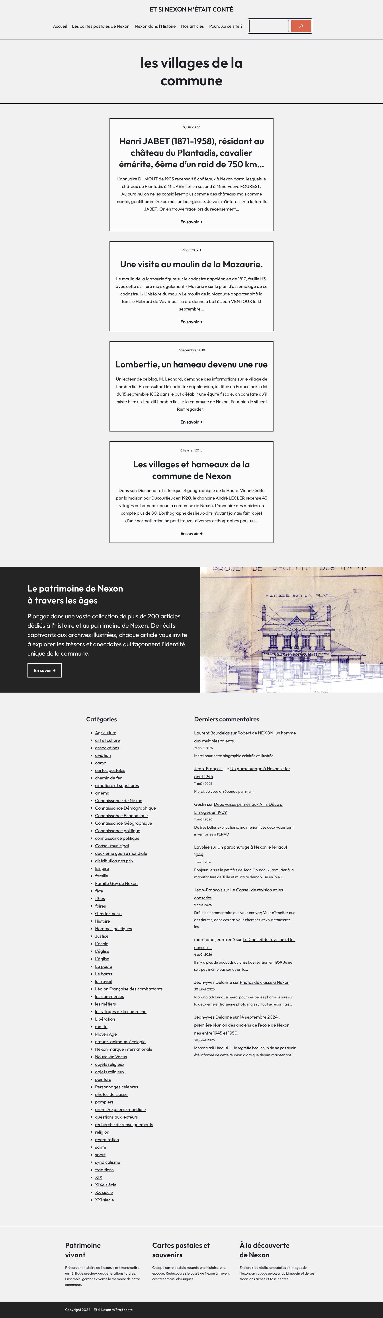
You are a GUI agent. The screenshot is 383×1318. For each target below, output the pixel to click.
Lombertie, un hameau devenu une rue (191, 364)
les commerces (109, 996)
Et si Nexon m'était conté (192, 9)
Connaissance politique (117, 830)
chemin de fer (108, 778)
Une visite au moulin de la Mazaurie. (191, 263)
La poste (103, 966)
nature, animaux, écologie (120, 1041)
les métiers (105, 1004)
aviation (103, 755)
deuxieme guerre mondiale (121, 853)
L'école (101, 943)
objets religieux (109, 1064)
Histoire (102, 921)
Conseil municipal (112, 845)
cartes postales (110, 770)
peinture (103, 1079)
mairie (101, 1026)
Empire (102, 868)
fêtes (100, 898)
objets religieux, (110, 1071)
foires (100, 906)
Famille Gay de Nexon (116, 883)
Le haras (103, 973)
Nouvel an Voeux (111, 1056)
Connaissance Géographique (123, 823)
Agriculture (105, 732)
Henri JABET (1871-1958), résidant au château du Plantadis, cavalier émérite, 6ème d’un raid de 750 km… (191, 152)
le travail (103, 981)
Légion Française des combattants (129, 989)
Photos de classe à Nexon (264, 982)
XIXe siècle (105, 1184)
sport (100, 1154)
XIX (98, 1177)
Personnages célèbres (116, 1087)
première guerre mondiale (120, 1109)
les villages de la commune (121, 1011)
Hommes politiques (113, 928)
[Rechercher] (301, 26)
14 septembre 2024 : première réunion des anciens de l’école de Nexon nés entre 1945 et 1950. (241, 1025)
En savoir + (45, 670)
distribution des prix (114, 860)
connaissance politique (117, 838)
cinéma (102, 793)
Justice (102, 936)
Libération (105, 1019)
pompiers (104, 1102)
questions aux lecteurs (116, 1117)
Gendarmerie (108, 913)
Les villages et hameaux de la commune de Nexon (191, 470)
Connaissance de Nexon (118, 800)
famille (101, 876)
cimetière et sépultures (117, 785)
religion (102, 1132)
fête (99, 891)
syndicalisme (107, 1162)
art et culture (107, 740)
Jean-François (208, 768)
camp (100, 762)
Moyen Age (106, 1034)
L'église (102, 951)
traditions (104, 1169)
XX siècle (104, 1192)
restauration (107, 1139)
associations (107, 747)
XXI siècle (104, 1200)
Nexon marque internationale (123, 1049)
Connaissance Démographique (125, 808)
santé (100, 1147)
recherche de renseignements (124, 1124)
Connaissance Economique (121, 815)
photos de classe (111, 1094)
